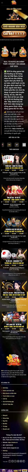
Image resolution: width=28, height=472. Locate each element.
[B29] (14, 2)
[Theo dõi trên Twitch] (23, 461)
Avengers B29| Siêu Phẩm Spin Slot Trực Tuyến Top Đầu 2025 (14, 236)
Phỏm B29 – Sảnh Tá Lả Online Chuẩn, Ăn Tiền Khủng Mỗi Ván (14, 173)
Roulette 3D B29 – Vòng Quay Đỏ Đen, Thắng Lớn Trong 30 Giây (14, 300)
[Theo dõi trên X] (15, 461)
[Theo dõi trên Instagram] (12, 461)
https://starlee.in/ (13, 442)
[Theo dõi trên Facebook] (9, 461)
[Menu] (2, 3)
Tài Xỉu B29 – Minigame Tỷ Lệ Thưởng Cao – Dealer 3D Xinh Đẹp (14, 268)
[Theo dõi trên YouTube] (21, 461)
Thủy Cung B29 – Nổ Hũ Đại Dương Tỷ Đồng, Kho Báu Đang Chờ (14, 332)
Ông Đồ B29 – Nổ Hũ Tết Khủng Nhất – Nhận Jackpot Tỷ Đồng (14, 205)
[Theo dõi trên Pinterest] (18, 461)
